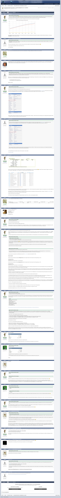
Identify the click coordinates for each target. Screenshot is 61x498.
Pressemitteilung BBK (10, 152)
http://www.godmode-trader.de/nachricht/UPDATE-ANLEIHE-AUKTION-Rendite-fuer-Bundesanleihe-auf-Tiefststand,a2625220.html (23, 307)
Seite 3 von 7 (18, 12)
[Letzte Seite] (15, 12)
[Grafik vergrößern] (49, 378)
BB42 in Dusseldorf (42, 90)
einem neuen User (17, 424)
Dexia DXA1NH (49, 191)
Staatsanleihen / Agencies (13, 8)
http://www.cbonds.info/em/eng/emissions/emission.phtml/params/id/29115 (17, 474)
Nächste (14, 12)
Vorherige (4, 12)
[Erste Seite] (1, 12)
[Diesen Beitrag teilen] (53, 38)
